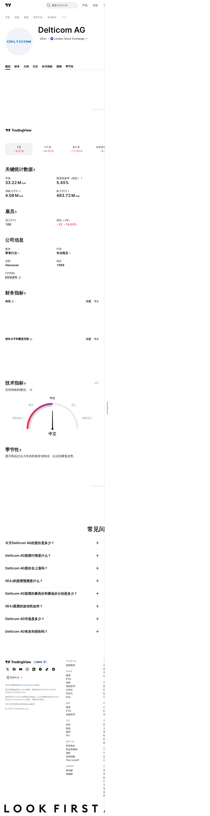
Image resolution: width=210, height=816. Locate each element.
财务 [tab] (17, 66)
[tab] (88, 301)
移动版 (69, 770)
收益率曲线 (71, 749)
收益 (68, 728)
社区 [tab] (35, 66)
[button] (90, 5)
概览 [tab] (7, 66)
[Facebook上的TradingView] (14, 669)
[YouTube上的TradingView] (20, 669)
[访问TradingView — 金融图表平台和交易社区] (18, 130)
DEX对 (69, 693)
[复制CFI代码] (19, 277)
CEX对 (69, 689)
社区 (95, 5)
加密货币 (70, 686)
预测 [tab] (59, 66)
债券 (68, 682)
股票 (68, 675)
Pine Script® (72, 760)
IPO (68, 735)
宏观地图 (70, 756)
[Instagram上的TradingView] (27, 669)
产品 (85, 5)
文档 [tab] (26, 66)
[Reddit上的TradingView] (53, 669)
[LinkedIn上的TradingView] (34, 669)
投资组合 (70, 745)
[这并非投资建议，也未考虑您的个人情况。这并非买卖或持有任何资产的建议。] (31, 389)
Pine (68, 697)
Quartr (28, 704)
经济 (68, 724)
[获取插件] (96, 383)
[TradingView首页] (8, 5)
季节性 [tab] (70, 66)
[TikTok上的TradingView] (47, 669)
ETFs (68, 678)
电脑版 (69, 773)
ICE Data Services (27, 685)
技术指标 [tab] (47, 66)
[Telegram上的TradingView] (40, 669)
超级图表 (70, 665)
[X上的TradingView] (7, 669)
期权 (68, 752)
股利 (68, 731)
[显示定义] (12, 178)
